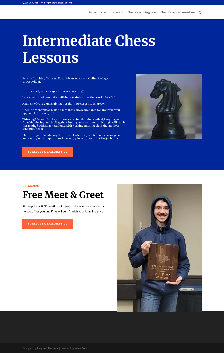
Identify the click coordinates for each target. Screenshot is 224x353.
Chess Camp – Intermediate (178, 12)
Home (92, 12)
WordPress (82, 348)
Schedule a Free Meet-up (48, 223)
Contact (118, 12)
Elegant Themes (47, 348)
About (104, 12)
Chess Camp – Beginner (142, 12)
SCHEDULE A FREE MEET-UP (48, 151)
